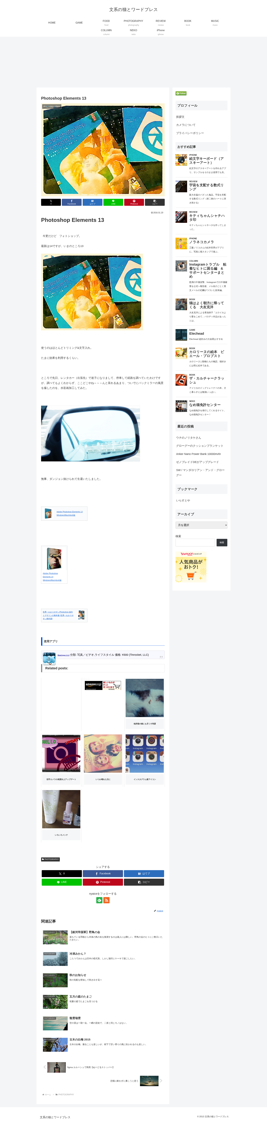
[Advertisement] (133, 62)
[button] (155, 202)
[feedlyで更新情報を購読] (99, 900)
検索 (178, 536)
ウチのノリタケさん (188, 437)
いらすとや (183, 500)
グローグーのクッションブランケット (199, 445)
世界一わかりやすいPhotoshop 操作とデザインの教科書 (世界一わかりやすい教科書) (58, 615)
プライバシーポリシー (190, 133)
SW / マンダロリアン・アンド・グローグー (200, 473)
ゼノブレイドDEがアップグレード (197, 462)
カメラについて (186, 124)
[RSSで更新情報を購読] (106, 900)
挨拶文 (180, 116)
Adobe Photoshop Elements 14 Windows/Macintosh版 (52, 576)
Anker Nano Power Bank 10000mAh (198, 454)
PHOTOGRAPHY (51, 859)
